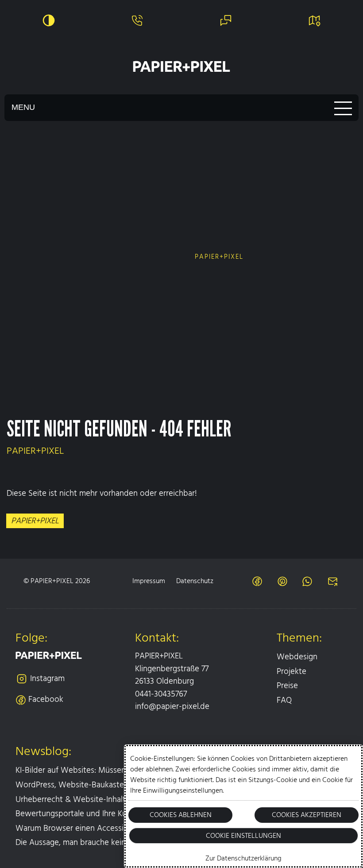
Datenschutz (194, 581)
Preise (287, 686)
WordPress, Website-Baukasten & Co (81, 785)
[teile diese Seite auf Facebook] (257, 581)
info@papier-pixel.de (172, 706)
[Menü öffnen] (181, 107)
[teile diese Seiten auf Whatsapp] (307, 581)
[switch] (48, 20)
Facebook (45, 699)
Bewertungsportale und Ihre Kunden (80, 814)
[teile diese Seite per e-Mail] (332, 581)
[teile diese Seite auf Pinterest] (282, 581)
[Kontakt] (225, 20)
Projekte (291, 671)
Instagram (47, 679)
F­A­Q (284, 700)
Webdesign (297, 657)
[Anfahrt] (314, 20)
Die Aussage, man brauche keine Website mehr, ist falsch (116, 843)
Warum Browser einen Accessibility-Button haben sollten (117, 828)
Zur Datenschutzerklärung (243, 858)
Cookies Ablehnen (181, 815)
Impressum (148, 581)
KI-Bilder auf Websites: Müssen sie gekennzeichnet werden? (122, 770)
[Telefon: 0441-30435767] (137, 20)
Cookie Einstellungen (243, 836)
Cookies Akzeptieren (306, 815)
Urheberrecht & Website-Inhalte (72, 800)
